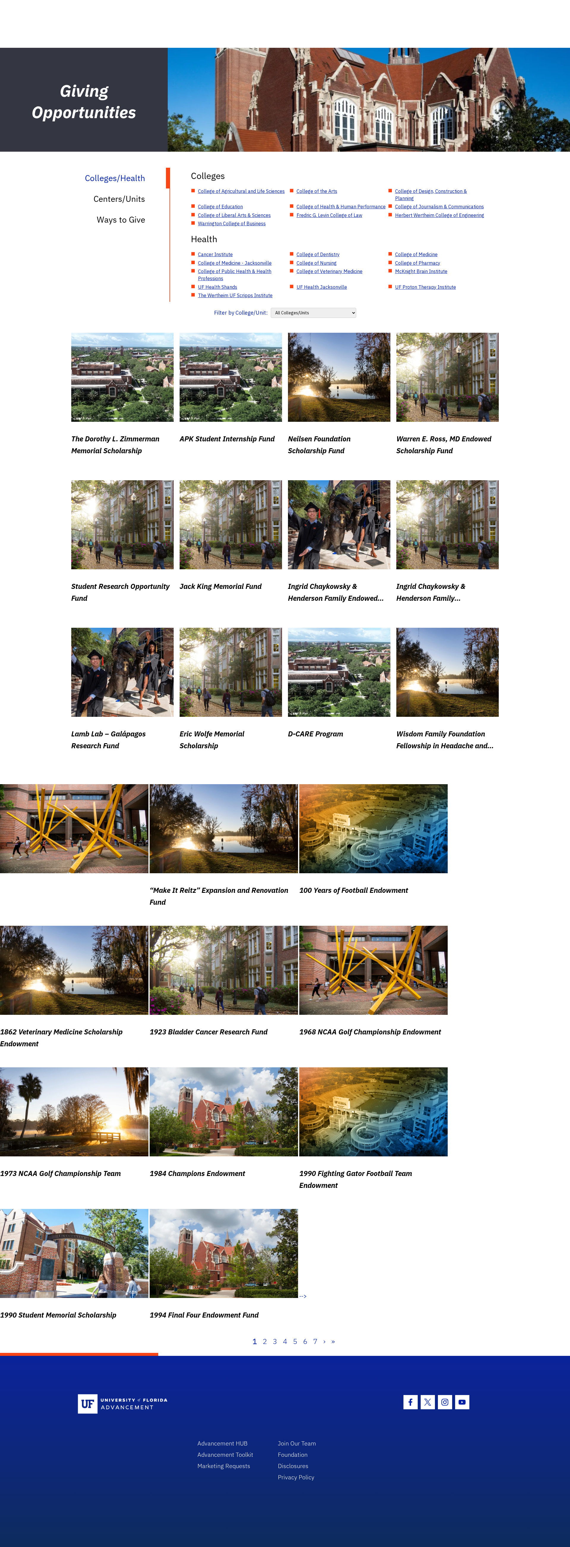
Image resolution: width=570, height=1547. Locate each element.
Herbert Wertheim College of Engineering (439, 215)
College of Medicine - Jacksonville (235, 263)
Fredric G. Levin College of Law (329, 215)
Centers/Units (119, 198)
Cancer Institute (215, 254)
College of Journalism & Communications (439, 207)
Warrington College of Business (232, 223)
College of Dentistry (318, 254)
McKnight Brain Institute (421, 271)
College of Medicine (416, 254)
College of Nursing (317, 263)
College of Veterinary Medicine (329, 271)
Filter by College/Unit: (241, 312)
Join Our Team (297, 1443)
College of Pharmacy (417, 263)
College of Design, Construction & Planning (431, 194)
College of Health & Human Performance (341, 207)
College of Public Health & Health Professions (234, 274)
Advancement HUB (222, 1443)
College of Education (220, 207)
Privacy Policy (296, 1477)
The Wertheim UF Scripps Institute (235, 295)
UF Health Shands (217, 287)
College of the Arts (317, 191)
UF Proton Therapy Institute (425, 287)
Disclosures (293, 1466)
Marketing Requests (223, 1466)
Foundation (293, 1455)
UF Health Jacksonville (322, 287)
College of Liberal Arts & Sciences (234, 215)
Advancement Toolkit (225, 1455)
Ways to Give (121, 219)
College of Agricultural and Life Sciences (241, 191)
